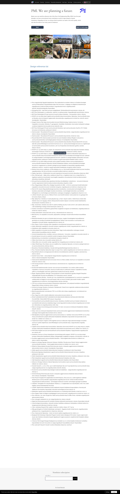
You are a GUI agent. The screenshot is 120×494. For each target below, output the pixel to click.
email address (47, 475)
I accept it (114, 492)
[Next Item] (88, 46)
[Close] (118, 492)
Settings (107, 492)
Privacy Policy (34, 492)
